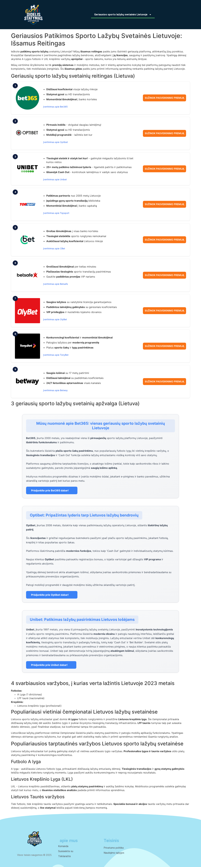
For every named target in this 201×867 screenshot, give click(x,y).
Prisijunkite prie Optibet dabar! (50, 594)
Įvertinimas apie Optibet (55, 142)
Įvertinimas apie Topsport (56, 213)
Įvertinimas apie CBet (54, 248)
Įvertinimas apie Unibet (55, 179)
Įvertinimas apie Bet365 (55, 106)
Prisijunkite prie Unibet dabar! (49, 664)
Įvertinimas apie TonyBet (55, 354)
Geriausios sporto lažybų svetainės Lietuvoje (120, 14)
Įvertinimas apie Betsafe (55, 284)
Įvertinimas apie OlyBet (55, 319)
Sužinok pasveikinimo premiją (164, 97)
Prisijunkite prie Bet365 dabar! (50, 490)
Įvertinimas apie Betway (55, 390)
